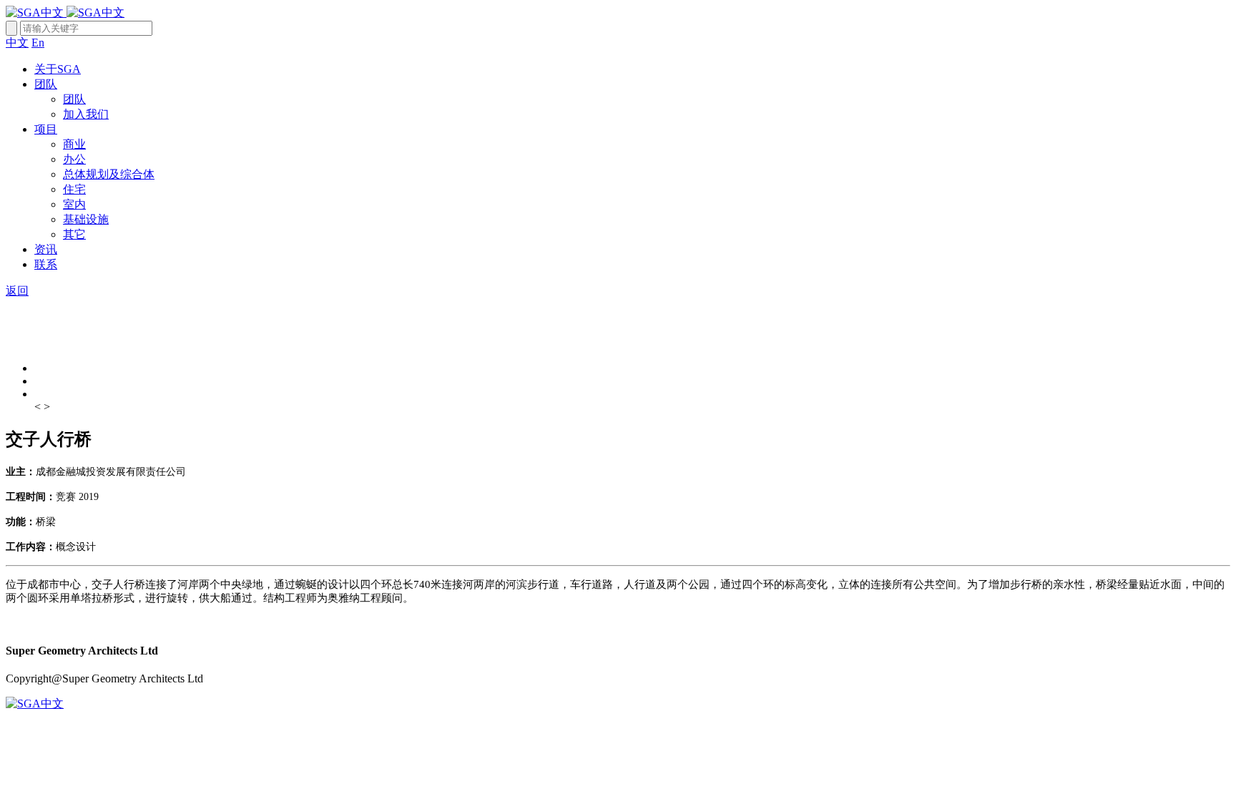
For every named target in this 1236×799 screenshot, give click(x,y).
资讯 (45, 249)
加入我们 (86, 114)
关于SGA (57, 69)
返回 (17, 291)
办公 (74, 159)
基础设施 (86, 219)
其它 (74, 234)
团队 (45, 84)
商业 (74, 144)
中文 (17, 42)
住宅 (74, 189)
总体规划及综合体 (108, 174)
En (37, 42)
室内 (74, 204)
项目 (45, 129)
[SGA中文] (65, 12)
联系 (45, 264)
